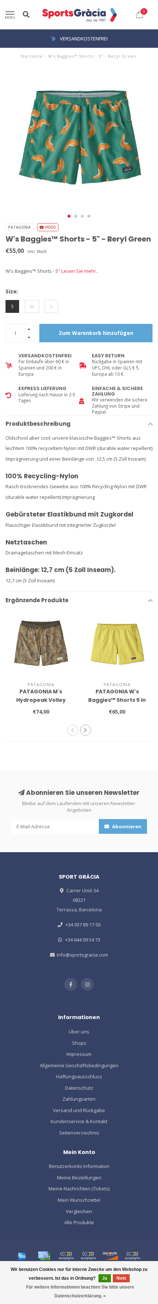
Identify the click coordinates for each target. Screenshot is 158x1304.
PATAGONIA (19, 227)
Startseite (31, 56)
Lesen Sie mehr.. (79, 271)
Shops (79, 1043)
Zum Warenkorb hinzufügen (96, 332)
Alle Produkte (79, 1222)
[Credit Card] (44, 1255)
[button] (69, 216)
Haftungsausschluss (79, 1076)
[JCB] (132, 1255)
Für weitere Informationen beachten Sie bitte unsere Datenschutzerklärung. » (80, 1291)
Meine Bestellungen (79, 1177)
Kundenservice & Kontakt (79, 1121)
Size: (12, 291)
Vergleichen (79, 1211)
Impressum (79, 1054)
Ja (104, 1278)
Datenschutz (79, 1088)
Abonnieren (126, 826)
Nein (121, 1278)
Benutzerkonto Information (79, 1166)
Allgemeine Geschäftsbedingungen (79, 1065)
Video (50, 227)
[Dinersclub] (88, 1255)
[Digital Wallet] (66, 1255)
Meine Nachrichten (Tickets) (79, 1188)
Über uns (79, 1031)
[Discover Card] (110, 1255)
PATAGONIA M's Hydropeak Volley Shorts (41, 700)
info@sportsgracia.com (82, 954)
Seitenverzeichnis (79, 1132)
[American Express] (22, 1255)
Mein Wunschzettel (79, 1200)
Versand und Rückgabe (79, 1110)
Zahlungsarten (79, 1099)
